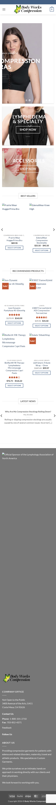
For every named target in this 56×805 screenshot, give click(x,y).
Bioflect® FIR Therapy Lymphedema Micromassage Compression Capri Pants (14, 368)
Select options (14, 248)
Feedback (6, 727)
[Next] (53, 235)
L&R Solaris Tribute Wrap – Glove (41, 364)
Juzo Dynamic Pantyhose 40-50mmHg (14, 309)
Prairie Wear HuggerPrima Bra (14, 239)
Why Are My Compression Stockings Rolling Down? (28, 411)
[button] (4, 9)
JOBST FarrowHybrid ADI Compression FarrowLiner (41, 310)
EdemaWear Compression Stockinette (42, 240)
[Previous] (2, 235)
